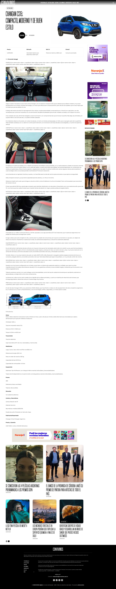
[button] (113, 2)
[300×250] (97, 81)
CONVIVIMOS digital (38, 585)
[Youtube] (62, 580)
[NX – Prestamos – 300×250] (97, 100)
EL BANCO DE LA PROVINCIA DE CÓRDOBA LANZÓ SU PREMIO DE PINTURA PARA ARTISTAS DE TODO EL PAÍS (64, 489)
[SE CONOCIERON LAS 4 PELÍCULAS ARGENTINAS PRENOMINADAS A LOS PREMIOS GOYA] (24, 463)
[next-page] (9, 541)
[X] (59, 580)
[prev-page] (6, 541)
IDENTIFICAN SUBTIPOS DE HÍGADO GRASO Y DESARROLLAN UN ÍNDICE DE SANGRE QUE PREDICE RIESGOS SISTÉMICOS (71, 531)
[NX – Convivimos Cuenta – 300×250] (97, 62)
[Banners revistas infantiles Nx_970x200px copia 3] (44, 443)
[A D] (22, 35)
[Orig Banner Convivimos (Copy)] (97, 126)
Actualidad (10, 8)
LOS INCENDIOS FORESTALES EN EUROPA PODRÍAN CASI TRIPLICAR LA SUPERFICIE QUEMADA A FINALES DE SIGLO (44, 531)
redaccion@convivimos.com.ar (60, 576)
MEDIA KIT (58, 574)
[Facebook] (54, 580)
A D (26, 35)
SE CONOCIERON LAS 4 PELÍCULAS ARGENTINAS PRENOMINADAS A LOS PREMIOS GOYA (22, 487)
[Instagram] (57, 580)
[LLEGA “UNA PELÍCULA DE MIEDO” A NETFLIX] (17, 511)
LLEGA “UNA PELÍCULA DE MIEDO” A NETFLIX (16, 527)
